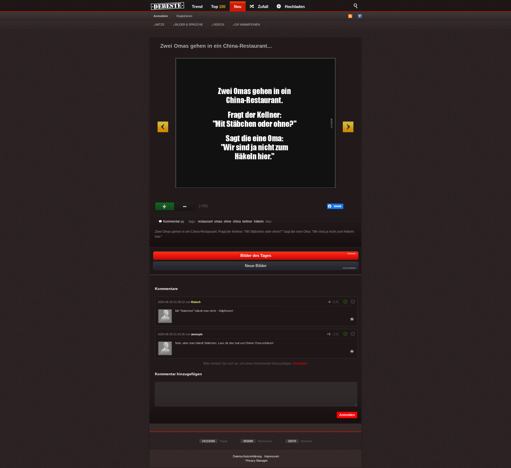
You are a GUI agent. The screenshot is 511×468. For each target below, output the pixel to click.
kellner (247, 221)
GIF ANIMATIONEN (247, 24)
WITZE (159, 24)
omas (218, 221)
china (237, 221)
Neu (237, 6)
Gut (165, 206)
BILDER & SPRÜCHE (188, 24)
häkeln (259, 221)
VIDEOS (218, 24)
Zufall (263, 6)
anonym (197, 334)
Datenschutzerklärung (247, 456)
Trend (197, 6)
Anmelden (161, 16)
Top (218, 6)
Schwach (185, 206)
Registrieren (184, 16)
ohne (227, 221)
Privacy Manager (257, 460)
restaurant (205, 221)
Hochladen (295, 6)
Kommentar (173, 221)
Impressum (271, 456)
